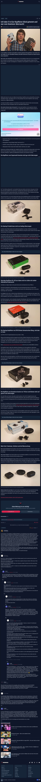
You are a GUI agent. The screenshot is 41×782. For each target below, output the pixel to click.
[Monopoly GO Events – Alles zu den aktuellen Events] (6, 734)
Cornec (5, 682)
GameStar (29, 767)
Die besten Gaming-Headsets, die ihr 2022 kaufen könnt (12, 497)
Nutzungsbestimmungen (5, 770)
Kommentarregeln (10, 519)
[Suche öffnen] (39, 2)
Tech (6, 18)
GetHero (29, 770)
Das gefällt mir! (11, 511)
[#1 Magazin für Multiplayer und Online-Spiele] (21, 1)
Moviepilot (30, 776)
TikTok (16, 767)
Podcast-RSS (17, 776)
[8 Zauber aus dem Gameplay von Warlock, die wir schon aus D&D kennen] (6, 727)
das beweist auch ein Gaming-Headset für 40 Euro (17, 302)
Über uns (3, 767)
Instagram (16, 770)
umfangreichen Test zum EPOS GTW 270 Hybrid (12, 344)
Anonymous (11, 572)
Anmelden (36, 522)
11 (36, 18)
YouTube (16, 773)
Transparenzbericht (5, 773)
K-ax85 (6, 571)
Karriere (3, 776)
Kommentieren (30, 511)
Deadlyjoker (6, 530)
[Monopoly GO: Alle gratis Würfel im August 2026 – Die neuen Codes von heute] (6, 741)
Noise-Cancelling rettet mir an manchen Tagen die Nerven (27, 404)
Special (2, 18)
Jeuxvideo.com (30, 773)
